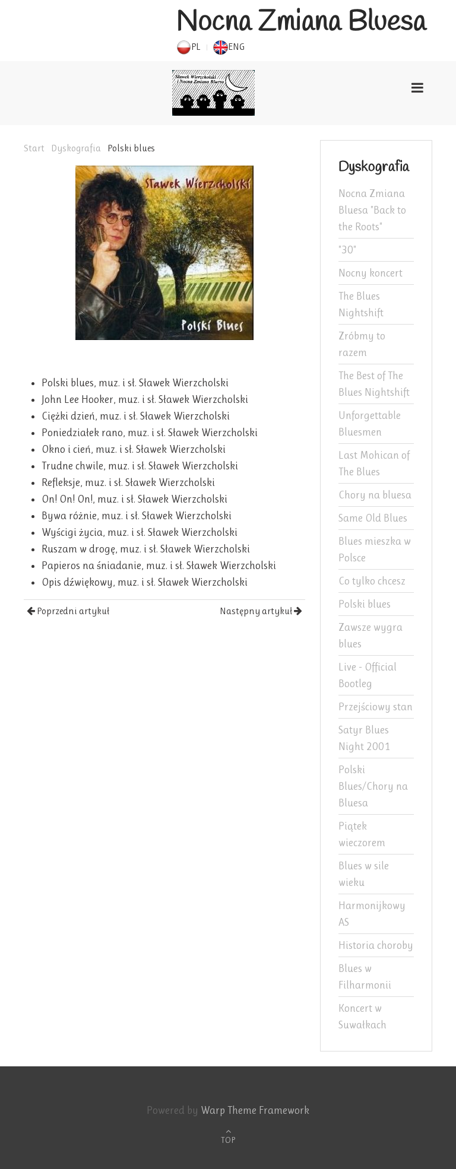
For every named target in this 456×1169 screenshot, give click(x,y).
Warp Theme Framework (255, 1110)
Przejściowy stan (375, 707)
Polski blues (364, 604)
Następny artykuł (257, 611)
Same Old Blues (372, 518)
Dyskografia (76, 148)
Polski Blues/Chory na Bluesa (373, 786)
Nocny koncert (370, 273)
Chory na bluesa (374, 495)
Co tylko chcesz (372, 581)
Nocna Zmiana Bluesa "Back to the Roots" (372, 210)
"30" (347, 250)
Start (34, 148)
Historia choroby (375, 945)
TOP (228, 1140)
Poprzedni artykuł (72, 611)
